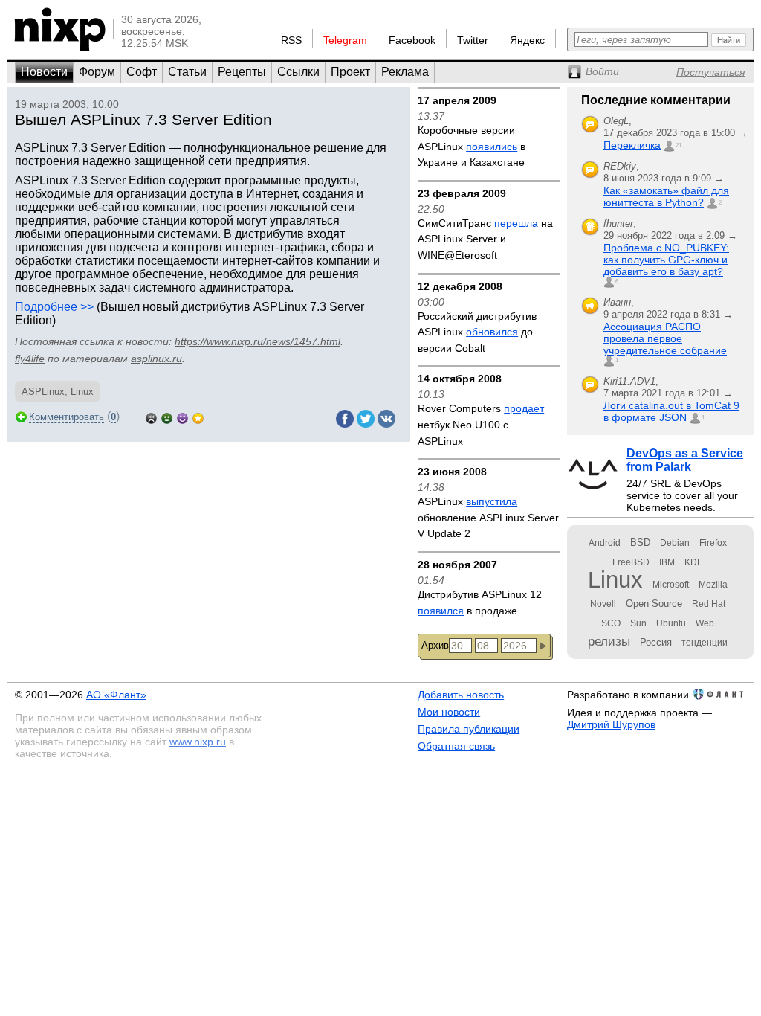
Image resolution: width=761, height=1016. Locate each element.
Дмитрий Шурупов (611, 724)
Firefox (713, 542)
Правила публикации (468, 729)
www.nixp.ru (197, 741)
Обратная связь (456, 746)
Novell (603, 603)
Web (705, 623)
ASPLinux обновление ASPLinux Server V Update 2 (488, 517)
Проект (350, 71)
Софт (141, 71)
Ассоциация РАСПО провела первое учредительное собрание (665, 338)
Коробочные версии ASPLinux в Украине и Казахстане (471, 146)
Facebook (412, 40)
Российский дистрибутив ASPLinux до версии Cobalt (477, 332)
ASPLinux (43, 391)
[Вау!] (198, 417)
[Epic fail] (151, 417)
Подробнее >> (54, 306)
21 (678, 145)
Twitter (472, 40)
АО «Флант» (116, 695)
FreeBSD (631, 562)
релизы (609, 641)
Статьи (187, 71)
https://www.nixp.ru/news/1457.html (257, 341)
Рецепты (242, 71)
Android (605, 542)
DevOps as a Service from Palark (684, 460)
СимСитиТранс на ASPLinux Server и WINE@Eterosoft (485, 239)
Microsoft (670, 584)
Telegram (345, 40)
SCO (611, 623)
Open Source (654, 603)
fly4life (30, 358)
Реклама (405, 71)
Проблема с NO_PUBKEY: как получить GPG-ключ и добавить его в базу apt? (666, 259)
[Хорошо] (182, 417)
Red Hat (708, 603)
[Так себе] (166, 417)
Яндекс (527, 40)
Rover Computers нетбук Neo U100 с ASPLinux (481, 424)
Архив (435, 645)
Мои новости (449, 712)
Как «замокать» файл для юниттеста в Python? (666, 196)
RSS (291, 40)
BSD (640, 542)
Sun (638, 623)
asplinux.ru (156, 358)
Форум (97, 71)
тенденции (704, 642)
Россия (656, 642)
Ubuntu (671, 623)
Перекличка (632, 145)
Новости (44, 71)
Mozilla (713, 584)
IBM (667, 562)
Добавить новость (461, 695)
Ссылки (298, 71)
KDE (693, 562)
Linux (82, 391)
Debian (675, 542)
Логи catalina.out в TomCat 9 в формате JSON (671, 411)
